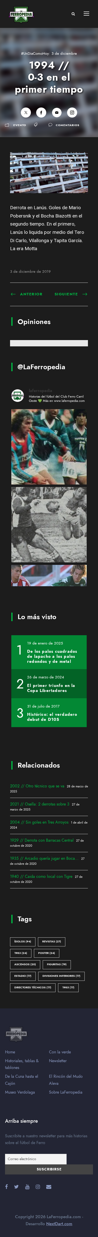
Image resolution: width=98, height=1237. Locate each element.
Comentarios (67, 125)
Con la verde (60, 1052)
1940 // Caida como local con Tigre (41, 876)
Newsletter (58, 1061)
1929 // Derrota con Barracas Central (42, 840)
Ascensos (25, 964)
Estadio (22, 976)
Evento (19, 125)
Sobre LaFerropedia (65, 1092)
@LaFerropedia (41, 367)
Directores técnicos (32, 987)
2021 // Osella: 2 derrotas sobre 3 (39, 804)
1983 (20, 953)
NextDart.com (59, 1224)
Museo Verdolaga (20, 1092)
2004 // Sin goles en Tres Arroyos (39, 822)
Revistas (51, 941)
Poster (46, 953)
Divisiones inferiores (61, 976)
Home (10, 1052)
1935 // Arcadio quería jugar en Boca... (44, 858)
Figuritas (57, 964)
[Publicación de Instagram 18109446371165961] (49, 524)
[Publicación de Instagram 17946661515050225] (49, 447)
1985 (68, 987)
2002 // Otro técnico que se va (37, 786)
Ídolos (22, 941)
